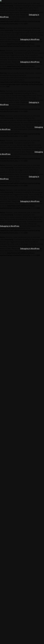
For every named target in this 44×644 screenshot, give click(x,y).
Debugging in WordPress (29, 39)
